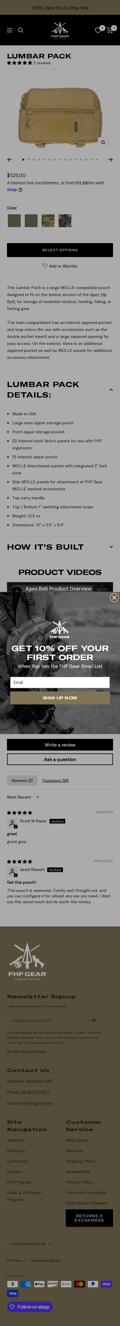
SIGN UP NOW (60, 698)
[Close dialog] (114, 598)
